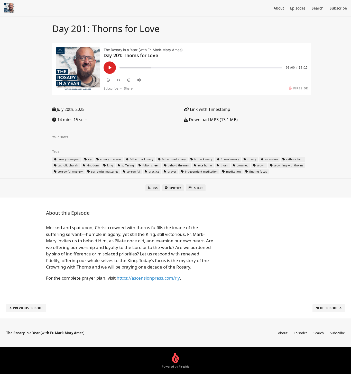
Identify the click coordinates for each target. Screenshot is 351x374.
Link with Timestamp (209, 109)
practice (153, 171)
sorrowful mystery (70, 171)
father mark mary (141, 159)
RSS (155, 188)
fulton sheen (150, 165)
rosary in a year (110, 159)
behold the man (178, 165)
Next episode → (329, 308)
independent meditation (201, 171)
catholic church (67, 165)
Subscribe (338, 8)
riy (89, 159)
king (109, 165)
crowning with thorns (288, 165)
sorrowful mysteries (104, 171)
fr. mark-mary (229, 159)
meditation (233, 171)
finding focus (257, 171)
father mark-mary (173, 159)
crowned (242, 165)
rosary (251, 159)
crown (260, 165)
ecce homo (204, 165)
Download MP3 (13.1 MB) (213, 119)
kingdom (92, 165)
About (279, 8)
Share (198, 188)
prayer (172, 171)
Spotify (175, 188)
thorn (224, 165)
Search (318, 8)
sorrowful (133, 171)
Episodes (298, 8)
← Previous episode (26, 308)
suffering (127, 165)
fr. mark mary (202, 159)
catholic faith (294, 159)
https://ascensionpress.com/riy (148, 278)
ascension (271, 159)
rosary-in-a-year (68, 159)
